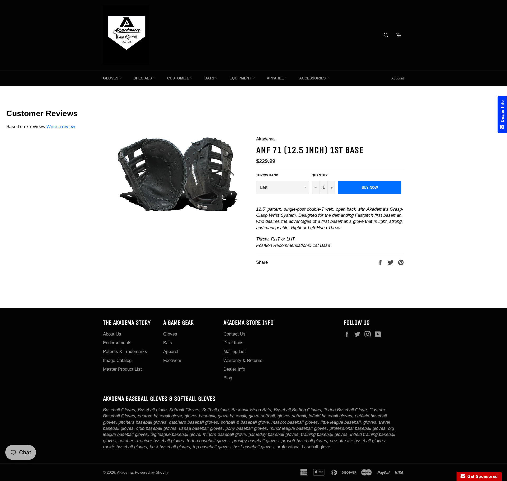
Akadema (125, 472)
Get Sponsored (481, 476)
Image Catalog (117, 360)
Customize (178, 78)
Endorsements (117, 342)
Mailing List (234, 351)
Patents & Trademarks (125, 351)
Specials (143, 78)
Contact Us (234, 334)
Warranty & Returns (242, 360)
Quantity (320, 175)
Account (397, 78)
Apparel (276, 78)
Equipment (240, 78)
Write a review (60, 126)
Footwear (172, 360)
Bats (209, 78)
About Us (112, 334)
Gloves (111, 78)
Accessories (313, 78)
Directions (233, 342)
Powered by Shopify (151, 472)
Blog (227, 377)
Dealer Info (234, 369)
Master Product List (122, 369)
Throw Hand (267, 175)
